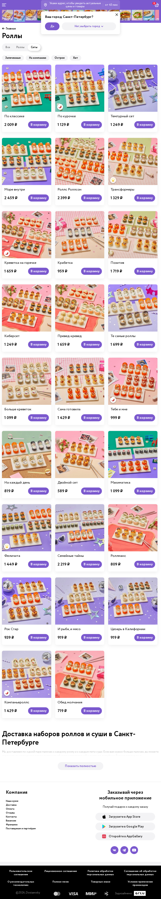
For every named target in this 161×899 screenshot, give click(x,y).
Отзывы (10, 813)
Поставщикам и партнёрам (21, 828)
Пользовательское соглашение (20, 873)
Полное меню (60, 881)
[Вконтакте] (114, 850)
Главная (11, 29)
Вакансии (11, 820)
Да (52, 26)
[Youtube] (134, 850)
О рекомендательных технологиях (20, 883)
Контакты (11, 816)
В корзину (38, 124)
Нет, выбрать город (87, 26)
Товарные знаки (100, 881)
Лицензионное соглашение (60, 871)
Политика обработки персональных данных (100, 873)
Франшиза (11, 824)
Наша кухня (12, 801)
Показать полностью (80, 766)
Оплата (10, 809)
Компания (16, 792)
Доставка (11, 805)
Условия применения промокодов (140, 883)
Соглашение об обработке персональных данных (140, 873)
